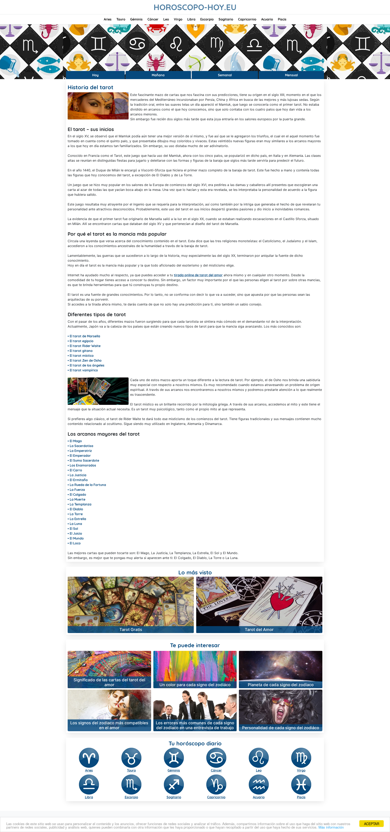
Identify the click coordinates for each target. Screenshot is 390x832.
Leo (166, 19)
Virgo (178, 19)
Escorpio (207, 19)
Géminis (136, 19)
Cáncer (152, 19)
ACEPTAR (371, 823)
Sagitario (226, 19)
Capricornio (247, 19)
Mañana (158, 75)
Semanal (225, 75)
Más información (331, 827)
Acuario (267, 19)
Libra (191, 19)
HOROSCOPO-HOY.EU (195, 7)
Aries (108, 19)
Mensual (291, 75)
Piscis (282, 19)
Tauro (120, 19)
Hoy (95, 75)
